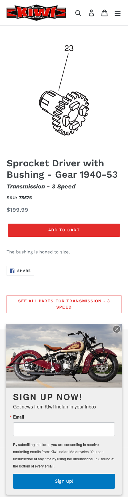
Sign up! (64, 481)
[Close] (116, 329)
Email (18, 417)
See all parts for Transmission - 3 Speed (64, 303)
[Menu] (117, 12)
